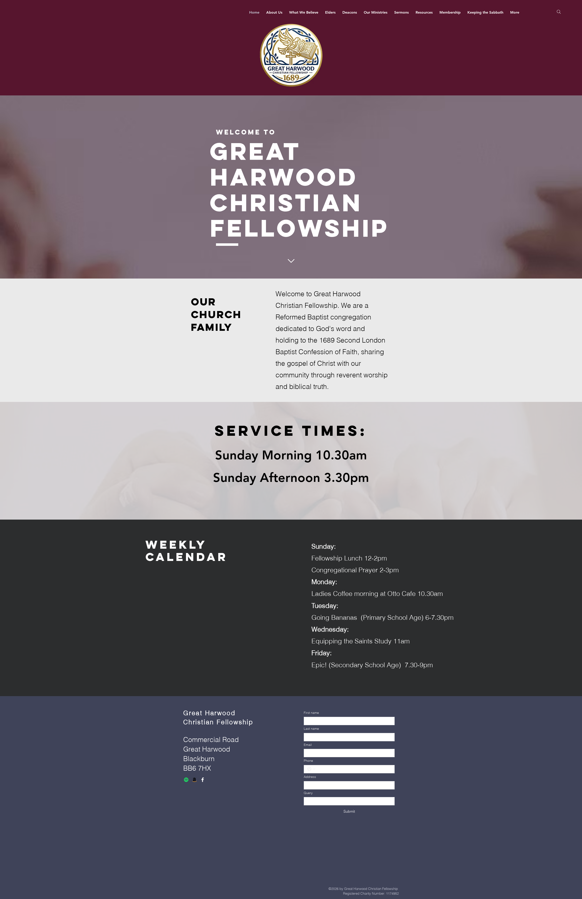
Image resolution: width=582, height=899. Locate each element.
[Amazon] (194, 780)
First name (311, 713)
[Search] (559, 12)
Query (308, 793)
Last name (311, 729)
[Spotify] (186, 780)
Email (308, 745)
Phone (308, 761)
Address (310, 777)
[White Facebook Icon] (203, 780)
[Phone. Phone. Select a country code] (311, 769)
